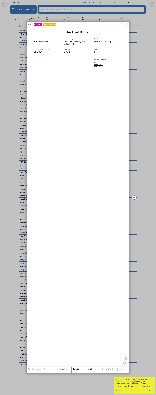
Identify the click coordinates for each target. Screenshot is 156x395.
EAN (95, 62)
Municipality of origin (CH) (42, 49)
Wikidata (97, 67)
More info (119, 391)
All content (37, 24)
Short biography (69, 39)
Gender (96, 49)
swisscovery (98, 64)
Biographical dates (39, 39)
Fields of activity (99, 39)
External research (100, 59)
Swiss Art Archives (50, 24)
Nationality (67, 49)
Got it (150, 391)
